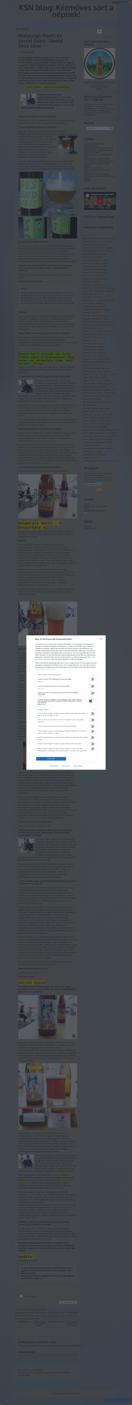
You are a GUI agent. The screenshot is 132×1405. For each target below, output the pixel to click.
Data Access (66, 766)
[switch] (91, 679)
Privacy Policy (77, 766)
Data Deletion (54, 766)
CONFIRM (51, 758)
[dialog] (66, 702)
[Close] (102, 639)
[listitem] (66, 675)
